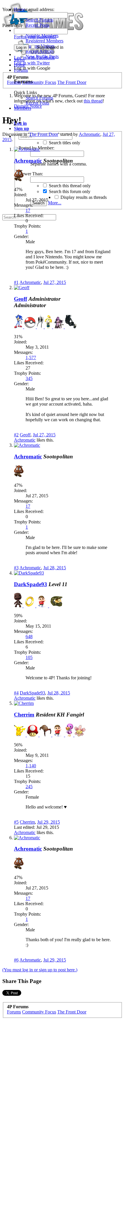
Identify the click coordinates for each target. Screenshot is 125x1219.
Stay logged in (49, 47)
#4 (16, 692)
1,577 (31, 357)
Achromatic (89, 134)
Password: (11, 25)
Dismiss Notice (28, 106)
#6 (16, 959)
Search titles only (64, 142)
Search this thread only (69, 185)
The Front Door (43, 134)
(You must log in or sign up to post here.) (39, 969)
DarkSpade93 (30, 584)
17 (28, 210)
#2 (16, 434)
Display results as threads (83, 197)
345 (29, 378)
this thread (93, 100)
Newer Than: (31, 173)
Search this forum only (69, 191)
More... (54, 202)
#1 (16, 282)
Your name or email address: (28, 9)
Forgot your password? (35, 36)
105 (29, 657)
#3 (16, 567)
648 (29, 636)
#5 (16, 822)
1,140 (31, 765)
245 (29, 786)
